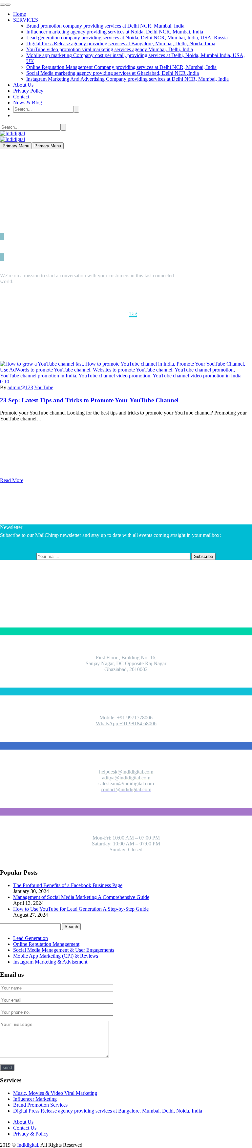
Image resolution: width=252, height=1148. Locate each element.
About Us (23, 85)
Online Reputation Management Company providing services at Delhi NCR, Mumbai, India (121, 67)
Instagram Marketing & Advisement (50, 962)
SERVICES (25, 20)
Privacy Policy (28, 91)
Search (71, 926)
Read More (11, 480)
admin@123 (20, 387)
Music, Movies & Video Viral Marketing (55, 1093)
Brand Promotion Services (40, 1105)
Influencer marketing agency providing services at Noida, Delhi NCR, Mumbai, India (114, 31)
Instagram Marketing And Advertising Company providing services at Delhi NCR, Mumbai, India (127, 79)
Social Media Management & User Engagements (63, 950)
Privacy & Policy (31, 1134)
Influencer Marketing (35, 1099)
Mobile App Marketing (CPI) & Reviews (55, 956)
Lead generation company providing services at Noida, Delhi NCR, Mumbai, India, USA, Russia (127, 37)
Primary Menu (16, 145)
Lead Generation (30, 938)
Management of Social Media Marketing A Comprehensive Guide (81, 897)
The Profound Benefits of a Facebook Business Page (67, 885)
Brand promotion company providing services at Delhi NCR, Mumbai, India (105, 26)
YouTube (43, 387)
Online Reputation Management (46, 944)
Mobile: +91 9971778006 (126, 717)
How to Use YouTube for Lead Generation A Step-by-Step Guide (81, 909)
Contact (21, 96)
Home (19, 14)
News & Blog (27, 102)
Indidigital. (28, 1145)
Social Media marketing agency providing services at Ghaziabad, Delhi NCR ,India (112, 73)
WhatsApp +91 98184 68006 (126, 723)
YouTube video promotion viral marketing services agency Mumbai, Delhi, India (109, 49)
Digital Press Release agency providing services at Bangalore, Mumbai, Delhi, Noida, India (120, 43)
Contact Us (24, 1128)
